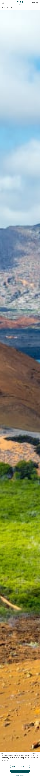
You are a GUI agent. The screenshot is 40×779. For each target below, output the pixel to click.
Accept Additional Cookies (20, 766)
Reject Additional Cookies (20, 771)
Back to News (7, 8)
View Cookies (20, 775)
